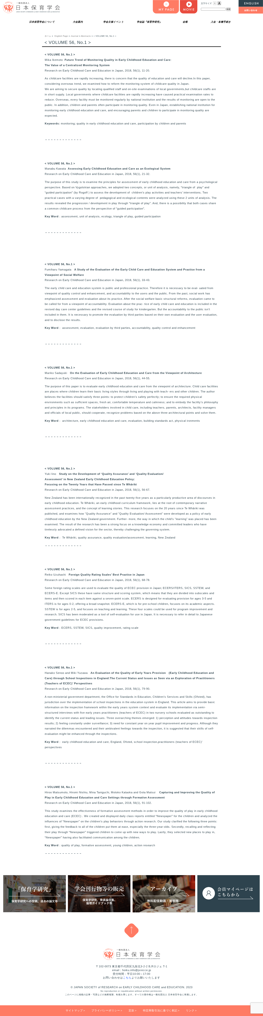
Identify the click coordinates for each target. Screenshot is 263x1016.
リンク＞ (191, 1010)
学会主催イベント (113, 22)
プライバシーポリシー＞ (107, 1010)
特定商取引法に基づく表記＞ (161, 1010)
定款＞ (133, 1010)
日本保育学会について (42, 22)
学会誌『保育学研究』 (149, 22)
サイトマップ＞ (76, 1010)
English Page (61, 36)
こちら (127, 977)
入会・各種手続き (221, 22)
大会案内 (78, 22)
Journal (74, 36)
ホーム (48, 36)
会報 (185, 22)
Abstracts (86, 36)
